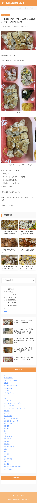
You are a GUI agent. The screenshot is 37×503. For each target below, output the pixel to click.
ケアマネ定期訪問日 (10, 385)
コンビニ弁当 (8, 388)
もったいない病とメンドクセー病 (15, 408)
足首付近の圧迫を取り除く (12, 466)
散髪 (5, 456)
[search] (33, 280)
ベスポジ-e (7, 400)
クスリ (6, 383)
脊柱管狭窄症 (8, 459)
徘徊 (5, 449)
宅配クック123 (24, 26)
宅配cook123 (8, 436)
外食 (5, 431)
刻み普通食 (17, 26)
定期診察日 (7, 439)
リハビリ (6, 413)
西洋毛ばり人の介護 (18, 495)
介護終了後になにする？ (12, 421)
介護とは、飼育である (11, 418)
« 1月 (5, 311)
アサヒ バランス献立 (11, 380)
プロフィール (8, 398)
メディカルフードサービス (12, 403)
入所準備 (6, 428)
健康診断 (6, 426)
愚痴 (5, 451)
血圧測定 (6, 461)
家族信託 (6, 444)
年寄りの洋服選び (9, 446)
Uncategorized (8, 378)
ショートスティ (9, 390)
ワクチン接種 (8, 416)
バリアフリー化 (9, 393)
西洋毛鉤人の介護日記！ (13, 3)
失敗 (5, 433)
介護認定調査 (8, 423)
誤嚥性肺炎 (7, 464)
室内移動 (6, 441)
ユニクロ (6, 411)
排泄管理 (6, 454)
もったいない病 (9, 405)
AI (4, 375)
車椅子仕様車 (8, 469)
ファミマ (6, 395)
